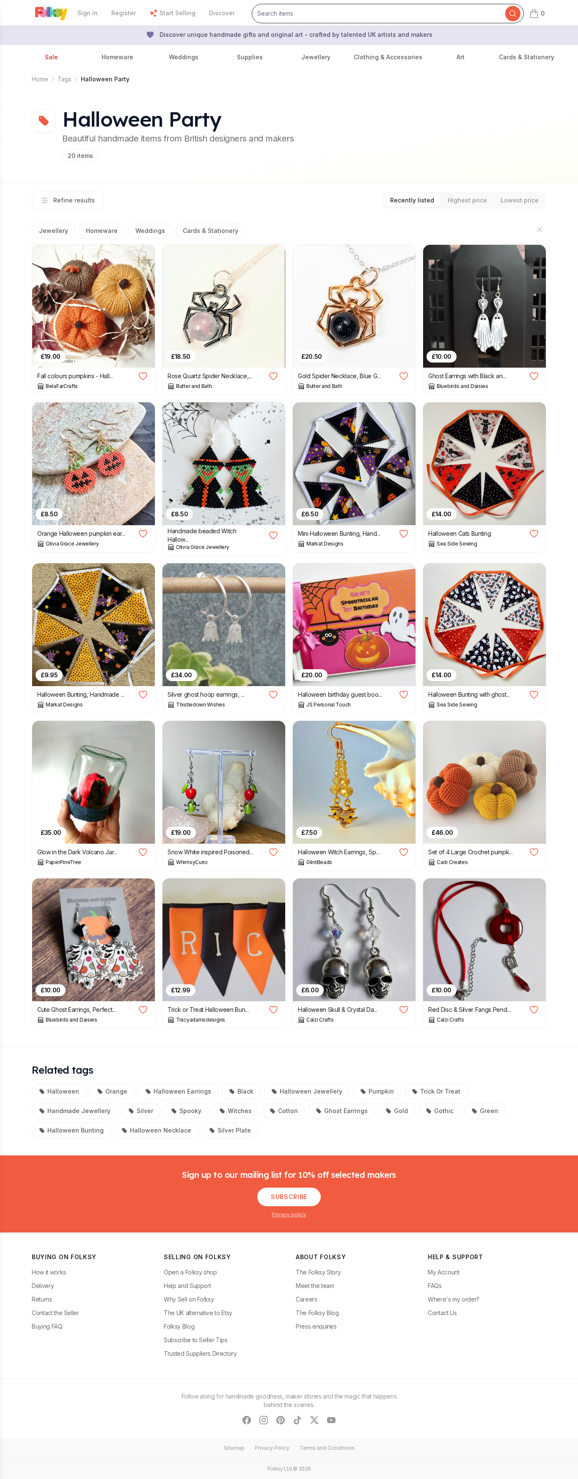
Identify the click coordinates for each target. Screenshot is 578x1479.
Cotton (288, 1110)
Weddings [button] (183, 57)
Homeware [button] (117, 57)
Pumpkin (381, 1091)
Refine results (74, 200)
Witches (240, 1110)
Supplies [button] (250, 57)
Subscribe (289, 1196)
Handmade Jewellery (78, 1110)
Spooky (190, 1110)
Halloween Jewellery (311, 1091)
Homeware (102, 230)
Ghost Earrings (346, 1110)
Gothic (444, 1110)
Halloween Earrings (182, 1091)
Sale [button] (51, 57)
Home (40, 79)
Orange (116, 1091)
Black (245, 1091)
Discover (222, 13)
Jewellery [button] (315, 57)
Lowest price (520, 200)
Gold (401, 1110)
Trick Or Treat (440, 1091)
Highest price (467, 200)
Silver (145, 1110)
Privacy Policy (272, 1448)
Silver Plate (234, 1130)
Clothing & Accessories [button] (388, 57)
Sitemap (234, 1448)
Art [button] (461, 57)
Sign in (87, 13)
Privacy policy (289, 1214)
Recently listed (412, 200)
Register (123, 13)
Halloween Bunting (75, 1130)
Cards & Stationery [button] (526, 57)
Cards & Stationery (210, 230)
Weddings (150, 230)
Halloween (63, 1091)
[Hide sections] (539, 229)
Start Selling (177, 13)
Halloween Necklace (160, 1130)
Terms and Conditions (327, 1448)
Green (489, 1110)
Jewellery (53, 230)
